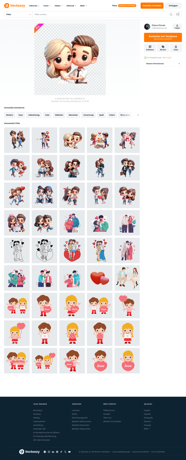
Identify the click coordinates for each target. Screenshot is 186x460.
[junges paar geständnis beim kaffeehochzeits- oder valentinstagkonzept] (127, 278)
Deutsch (147, 421)
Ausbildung (38, 425)
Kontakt (106, 414)
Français (147, 425)
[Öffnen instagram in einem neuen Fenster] (49, 452)
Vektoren (33, 5)
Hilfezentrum (109, 410)
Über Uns (107, 417)
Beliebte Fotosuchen (80, 425)
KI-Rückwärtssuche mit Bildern (46, 432)
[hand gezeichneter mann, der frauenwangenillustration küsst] (17, 250)
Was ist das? (167, 58)
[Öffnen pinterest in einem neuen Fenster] (57, 452)
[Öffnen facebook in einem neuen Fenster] (45, 452)
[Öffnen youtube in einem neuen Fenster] (69, 452)
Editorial (70, 5)
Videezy (36, 417)
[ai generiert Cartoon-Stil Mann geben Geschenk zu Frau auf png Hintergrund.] (99, 140)
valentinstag (34, 115)
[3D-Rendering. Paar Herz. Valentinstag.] (99, 278)
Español (147, 414)
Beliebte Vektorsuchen (81, 421)
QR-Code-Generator (41, 440)
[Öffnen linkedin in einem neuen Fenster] (53, 452)
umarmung (88, 115)
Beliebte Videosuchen (81, 429)
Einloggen (173, 5)
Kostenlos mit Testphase (163, 37)
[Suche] (171, 14)
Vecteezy (37, 414)
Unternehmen (39, 421)
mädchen (59, 115)
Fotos (45, 5)
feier (47, 115)
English (147, 410)
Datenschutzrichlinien (141, 452)
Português (148, 417)
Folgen (177, 28)
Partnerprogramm (80, 417)
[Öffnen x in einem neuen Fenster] (65, 452)
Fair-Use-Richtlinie (158, 452)
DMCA (74, 414)
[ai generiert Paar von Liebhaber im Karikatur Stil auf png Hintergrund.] (17, 140)
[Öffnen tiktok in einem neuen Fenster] (61, 452)
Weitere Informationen (155, 64)
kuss (21, 115)
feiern (112, 115)
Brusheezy (37, 410)
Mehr (82, 5)
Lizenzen (76, 410)
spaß (101, 115)
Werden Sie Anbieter (112, 421)
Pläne (114, 5)
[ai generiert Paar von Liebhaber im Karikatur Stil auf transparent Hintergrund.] (17, 167)
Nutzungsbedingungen (121, 452)
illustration (125, 115)
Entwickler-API (39, 429)
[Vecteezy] (14, 5)
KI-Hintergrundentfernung (44, 436)
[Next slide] (136, 115)
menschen (73, 115)
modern (9, 115)
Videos (57, 5)
